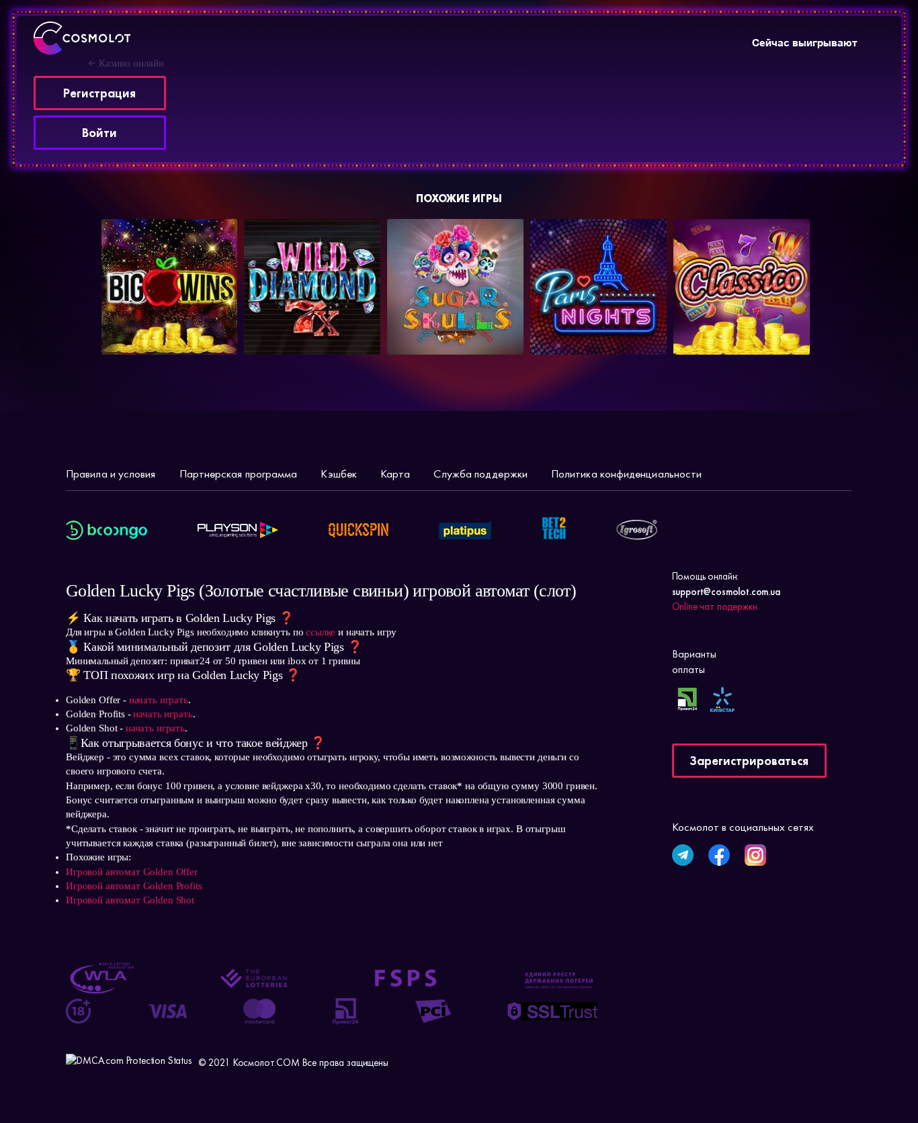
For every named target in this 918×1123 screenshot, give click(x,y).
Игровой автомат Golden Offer (132, 871)
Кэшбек (339, 473)
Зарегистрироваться (749, 760)
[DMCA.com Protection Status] (129, 1063)
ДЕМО (200, 325)
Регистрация (99, 93)
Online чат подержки (714, 606)
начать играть (158, 699)
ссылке (320, 632)
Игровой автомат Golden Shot (130, 900)
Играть (142, 325)
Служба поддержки (480, 473)
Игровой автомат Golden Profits (134, 886)
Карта (395, 473)
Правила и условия (111, 473)
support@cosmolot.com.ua (726, 591)
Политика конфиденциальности (626, 473)
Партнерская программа (238, 473)
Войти (99, 132)
